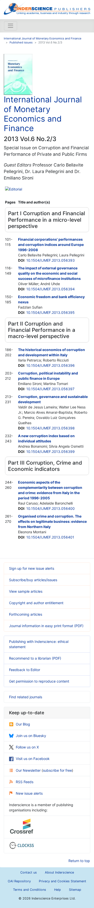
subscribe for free (57, 770)
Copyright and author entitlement (36, 603)
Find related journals (25, 697)
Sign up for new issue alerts (31, 568)
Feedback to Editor (24, 670)
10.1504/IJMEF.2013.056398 (50, 428)
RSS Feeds (24, 782)
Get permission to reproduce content (39, 681)
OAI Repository (19, 881)
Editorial (15, 189)
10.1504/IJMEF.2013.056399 (50, 451)
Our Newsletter (29, 770)
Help (57, 890)
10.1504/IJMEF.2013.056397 (50, 389)
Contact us (28, 872)
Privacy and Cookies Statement (62, 881)
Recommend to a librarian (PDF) (35, 658)
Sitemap (75, 890)
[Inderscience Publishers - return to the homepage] (47, 7)
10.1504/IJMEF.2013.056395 (50, 312)
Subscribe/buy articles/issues (33, 580)
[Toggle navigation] (10, 25)
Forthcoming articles (25, 614)
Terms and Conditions (29, 890)
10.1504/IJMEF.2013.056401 (50, 537)
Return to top (79, 861)
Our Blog (23, 724)
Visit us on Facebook (33, 758)
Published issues (21, 42)
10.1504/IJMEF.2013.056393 (50, 260)
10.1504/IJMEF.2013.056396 (50, 365)
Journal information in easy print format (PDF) (46, 626)
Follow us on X (27, 747)
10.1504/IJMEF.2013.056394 (50, 289)
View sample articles (25, 591)
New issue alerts (29, 793)
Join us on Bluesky (31, 735)
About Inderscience (59, 872)
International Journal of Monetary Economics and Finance (42, 38)
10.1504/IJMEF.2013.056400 (50, 508)
